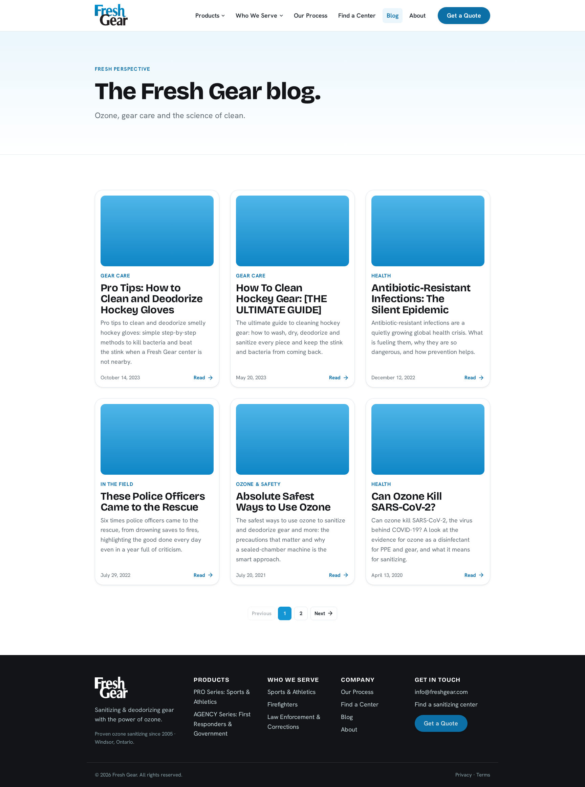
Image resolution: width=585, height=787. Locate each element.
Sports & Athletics (291, 692)
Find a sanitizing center (446, 704)
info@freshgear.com (441, 692)
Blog (392, 15)
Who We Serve (256, 15)
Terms (483, 774)
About (417, 15)
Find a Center (357, 15)
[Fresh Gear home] (111, 15)
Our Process (310, 15)
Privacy (463, 774)
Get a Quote (464, 15)
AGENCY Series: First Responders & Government (222, 724)
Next (320, 613)
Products (207, 15)
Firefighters (282, 704)
